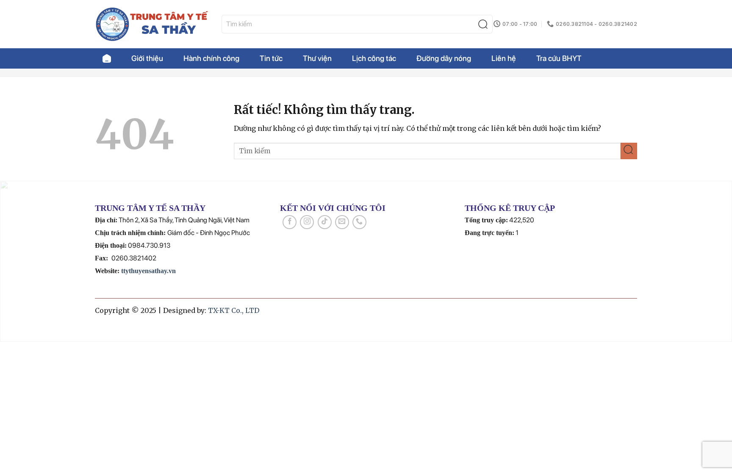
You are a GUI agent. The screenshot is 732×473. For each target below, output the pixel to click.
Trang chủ (107, 58)
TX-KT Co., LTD (233, 310)
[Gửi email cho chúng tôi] (342, 222)
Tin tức (271, 58)
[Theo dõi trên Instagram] (307, 222)
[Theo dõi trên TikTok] (325, 222)
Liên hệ (503, 58)
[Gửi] (485, 24)
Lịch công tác (374, 58)
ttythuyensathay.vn (148, 270)
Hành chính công (211, 58)
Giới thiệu (147, 58)
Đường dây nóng (443, 58)
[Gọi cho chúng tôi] (359, 222)
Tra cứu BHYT (559, 58)
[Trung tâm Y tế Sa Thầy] (152, 24)
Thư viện (317, 58)
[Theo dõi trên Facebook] (290, 222)
